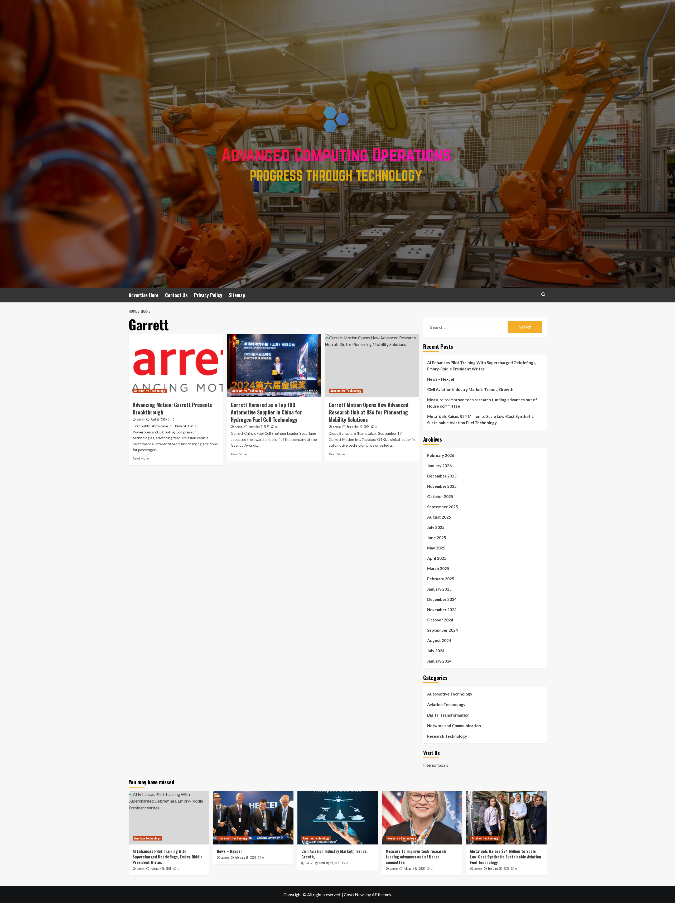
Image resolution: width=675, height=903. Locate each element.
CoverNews (354, 894)
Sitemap (237, 295)
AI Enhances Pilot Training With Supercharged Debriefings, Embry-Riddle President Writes (481, 365)
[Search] (543, 294)
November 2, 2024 (259, 426)
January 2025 (439, 589)
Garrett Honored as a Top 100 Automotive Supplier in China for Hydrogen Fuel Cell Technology (266, 412)
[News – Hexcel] (253, 817)
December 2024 (442, 599)
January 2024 (439, 661)
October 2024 (440, 619)
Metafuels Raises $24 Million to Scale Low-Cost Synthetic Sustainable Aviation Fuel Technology (480, 419)
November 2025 (442, 486)
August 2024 (439, 640)
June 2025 (436, 537)
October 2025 (440, 496)
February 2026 (440, 455)
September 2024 (442, 630)
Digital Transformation (448, 715)
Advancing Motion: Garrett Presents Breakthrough (172, 408)
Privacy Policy (208, 295)
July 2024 (436, 650)
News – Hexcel (440, 379)
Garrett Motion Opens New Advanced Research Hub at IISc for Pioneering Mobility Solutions (368, 412)
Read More (141, 458)
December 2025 (442, 476)
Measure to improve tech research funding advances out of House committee (482, 402)
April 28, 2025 (159, 419)
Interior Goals (435, 764)
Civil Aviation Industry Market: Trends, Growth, (470, 389)
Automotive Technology (149, 391)
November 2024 (442, 609)
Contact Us (176, 295)
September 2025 (442, 506)
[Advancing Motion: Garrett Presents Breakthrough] (176, 365)
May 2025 (436, 547)
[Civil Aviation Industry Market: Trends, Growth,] (337, 817)
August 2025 (439, 517)
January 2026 (439, 465)
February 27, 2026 (329, 863)
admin (140, 419)
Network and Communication (454, 725)
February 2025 (440, 578)
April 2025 (436, 558)
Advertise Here (143, 295)
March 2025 (438, 568)
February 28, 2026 (161, 868)
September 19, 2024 (358, 426)
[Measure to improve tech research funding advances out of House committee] (422, 817)
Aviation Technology (446, 704)
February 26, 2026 (498, 868)
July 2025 (436, 527)
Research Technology (447, 736)
